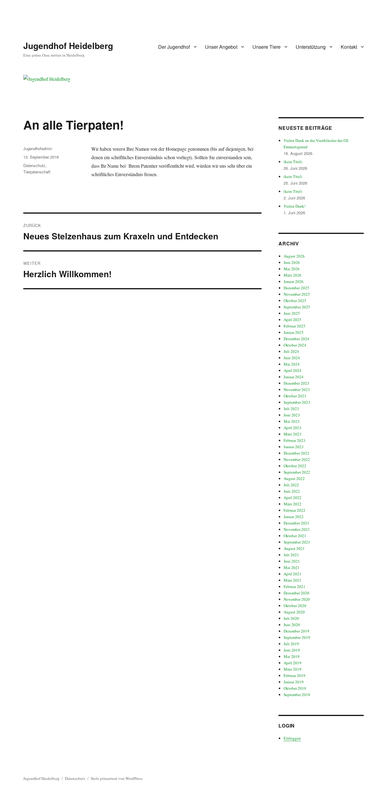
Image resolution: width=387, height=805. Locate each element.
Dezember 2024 (296, 338)
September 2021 (297, 542)
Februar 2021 (294, 586)
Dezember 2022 (296, 453)
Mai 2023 (292, 421)
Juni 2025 (292, 313)
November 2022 (297, 459)
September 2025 (297, 307)
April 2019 (292, 662)
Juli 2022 (291, 485)
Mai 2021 (292, 567)
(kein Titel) (293, 161)
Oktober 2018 (295, 688)
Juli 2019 (291, 643)
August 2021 (294, 548)
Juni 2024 (292, 357)
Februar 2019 (294, 675)
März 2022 (292, 504)
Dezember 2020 (296, 593)
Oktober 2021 (295, 535)
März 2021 (292, 580)
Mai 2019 (292, 656)
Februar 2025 (294, 326)
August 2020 (294, 612)
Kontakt (349, 46)
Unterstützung (311, 46)
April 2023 (292, 427)
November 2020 (297, 599)
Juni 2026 (292, 262)
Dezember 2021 (296, 523)
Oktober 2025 (295, 300)
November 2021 (297, 529)
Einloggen (292, 738)
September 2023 (297, 402)
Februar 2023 (294, 440)
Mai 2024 (292, 364)
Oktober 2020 (295, 605)
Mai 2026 (292, 268)
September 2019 (297, 637)
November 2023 (297, 389)
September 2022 (297, 472)
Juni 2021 (292, 561)
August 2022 (294, 478)
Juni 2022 (292, 491)
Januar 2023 (294, 446)
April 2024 (292, 370)
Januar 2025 (294, 332)
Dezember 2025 (296, 288)
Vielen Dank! (294, 206)
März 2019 (292, 669)
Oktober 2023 (295, 396)
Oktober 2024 (295, 345)
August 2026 (294, 256)
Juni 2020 (292, 624)
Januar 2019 (294, 682)
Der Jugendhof (174, 46)
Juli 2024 (291, 351)
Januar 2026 (294, 281)
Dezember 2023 (296, 383)
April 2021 (292, 574)
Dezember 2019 (296, 631)
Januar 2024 (294, 377)
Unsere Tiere (266, 46)
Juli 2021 (291, 554)
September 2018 (297, 694)
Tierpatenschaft (36, 172)
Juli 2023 (291, 408)
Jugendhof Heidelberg (68, 45)
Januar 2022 (294, 516)
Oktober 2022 (295, 465)
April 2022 (292, 497)
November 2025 (297, 294)
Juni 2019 (292, 650)
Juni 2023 (292, 415)
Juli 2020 (291, 618)
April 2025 (292, 319)
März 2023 (292, 434)
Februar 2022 (294, 510)
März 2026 (292, 275)
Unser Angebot (221, 46)
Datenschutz (34, 165)
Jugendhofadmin (37, 148)
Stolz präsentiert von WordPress (116, 778)
